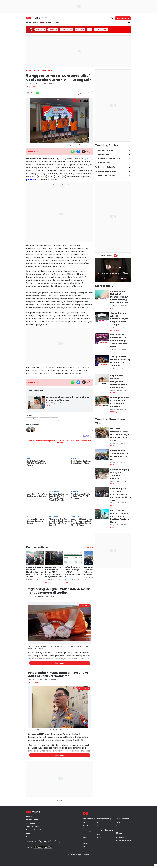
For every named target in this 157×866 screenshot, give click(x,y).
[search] (112, 18)
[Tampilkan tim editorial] (91, 429)
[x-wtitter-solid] (84, 151)
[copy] (89, 151)
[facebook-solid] (78, 151)
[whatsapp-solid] (73, 151)
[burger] (129, 22)
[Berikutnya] (93, 534)
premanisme (32, 179)
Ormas (89, 158)
